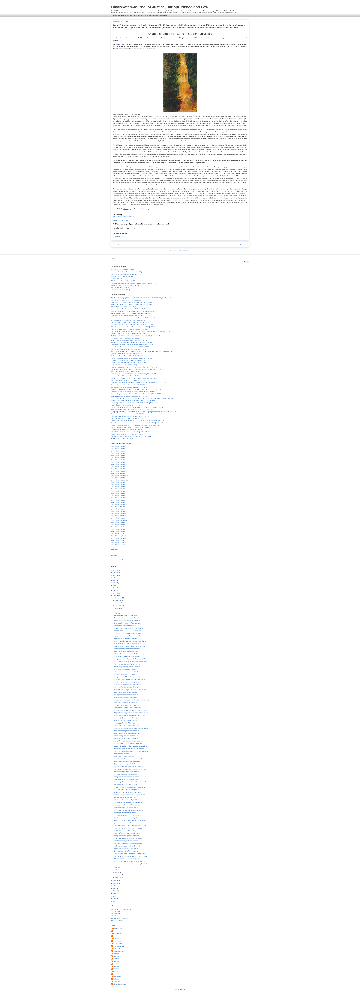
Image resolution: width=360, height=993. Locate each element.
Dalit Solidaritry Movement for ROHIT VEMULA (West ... (131, 679)
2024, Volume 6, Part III (118, 496)
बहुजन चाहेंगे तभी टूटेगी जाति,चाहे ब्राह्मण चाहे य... (126, 720)
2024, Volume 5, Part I (118, 482)
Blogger (183, 989)
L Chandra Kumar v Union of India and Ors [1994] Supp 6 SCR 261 (131, 316)
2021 (115, 583)
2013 (115, 886)
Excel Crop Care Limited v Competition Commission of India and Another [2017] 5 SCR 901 (138, 383)
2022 (115, 580)
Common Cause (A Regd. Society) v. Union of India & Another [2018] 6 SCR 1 (134, 391)
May (116, 867)
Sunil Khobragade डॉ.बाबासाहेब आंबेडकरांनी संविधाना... (128, 643)
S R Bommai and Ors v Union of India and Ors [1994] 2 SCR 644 (130, 313)
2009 (115, 896)
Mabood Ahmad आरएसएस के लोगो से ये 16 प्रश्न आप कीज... (130, 646)
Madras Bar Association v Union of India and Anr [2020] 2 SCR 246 (131, 436)
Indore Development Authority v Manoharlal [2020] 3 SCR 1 (129, 434)
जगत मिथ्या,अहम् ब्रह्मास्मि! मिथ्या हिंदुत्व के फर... (125, 626)
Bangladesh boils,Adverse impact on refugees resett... (130, 677)
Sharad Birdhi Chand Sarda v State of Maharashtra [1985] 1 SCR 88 (131, 304)
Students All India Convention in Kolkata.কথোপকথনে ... (129, 749)
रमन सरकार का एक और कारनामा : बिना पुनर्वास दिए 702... (127, 738)
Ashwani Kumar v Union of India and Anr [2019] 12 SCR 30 (128, 414)
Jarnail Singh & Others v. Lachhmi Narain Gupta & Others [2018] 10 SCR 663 (134, 403)
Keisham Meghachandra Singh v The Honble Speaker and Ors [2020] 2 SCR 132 (135, 425)
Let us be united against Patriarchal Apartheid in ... (129, 810)
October (117, 603)
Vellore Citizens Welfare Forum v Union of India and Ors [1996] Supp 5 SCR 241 (135, 318)
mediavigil (116, 979)
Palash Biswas (117, 941)
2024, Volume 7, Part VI (118, 511)
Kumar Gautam (117, 933)
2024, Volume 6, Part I (118, 491)
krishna (115, 974)
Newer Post (117, 245)
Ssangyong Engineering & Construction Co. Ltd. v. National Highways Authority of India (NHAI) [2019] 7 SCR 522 (145, 412)
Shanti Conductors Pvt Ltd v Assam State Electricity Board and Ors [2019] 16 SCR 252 (137, 423)
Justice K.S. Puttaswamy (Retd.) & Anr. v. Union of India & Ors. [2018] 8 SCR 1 (134, 400)
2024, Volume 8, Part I (118, 518)
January (117, 877)
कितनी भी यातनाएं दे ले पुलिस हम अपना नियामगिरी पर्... (127, 731)
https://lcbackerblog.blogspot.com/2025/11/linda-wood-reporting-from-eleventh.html (140, 15)
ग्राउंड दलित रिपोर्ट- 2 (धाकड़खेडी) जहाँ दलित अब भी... (127, 846)
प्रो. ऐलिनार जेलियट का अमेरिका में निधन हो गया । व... (127, 772)
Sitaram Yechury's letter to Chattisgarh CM (127, 859)
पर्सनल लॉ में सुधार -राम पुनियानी (121, 754)
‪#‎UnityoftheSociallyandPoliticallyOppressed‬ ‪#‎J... (128, 741)
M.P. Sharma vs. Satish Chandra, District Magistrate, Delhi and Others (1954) (134, 283)
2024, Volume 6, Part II (118, 493)
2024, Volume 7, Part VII (118, 513)
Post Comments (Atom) (184, 250)
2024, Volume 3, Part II (118, 466)
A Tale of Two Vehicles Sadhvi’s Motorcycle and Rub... (130, 861)
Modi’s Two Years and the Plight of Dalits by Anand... (130, 800)
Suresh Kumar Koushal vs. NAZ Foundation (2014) (126, 274)
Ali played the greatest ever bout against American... (130, 802)
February (117, 875)
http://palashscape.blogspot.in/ (122, 220)
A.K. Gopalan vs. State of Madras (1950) (123, 281)
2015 (115, 881)
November (118, 600)
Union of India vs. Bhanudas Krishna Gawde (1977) (126, 272)
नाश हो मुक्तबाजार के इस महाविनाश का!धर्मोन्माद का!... (126, 695)
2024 (115, 575)
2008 (115, 898)
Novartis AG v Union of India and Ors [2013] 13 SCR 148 (128, 360)
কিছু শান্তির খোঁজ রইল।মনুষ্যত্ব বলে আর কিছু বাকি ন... (126, 818)
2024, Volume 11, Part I (118, 540)
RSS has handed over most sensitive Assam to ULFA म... (131, 766)
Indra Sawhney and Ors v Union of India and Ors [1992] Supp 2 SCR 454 (132, 311)
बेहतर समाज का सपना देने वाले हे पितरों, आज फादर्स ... (127, 664)
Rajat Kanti (116, 948)
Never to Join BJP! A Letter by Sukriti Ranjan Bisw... (129, 759)
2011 (115, 891)
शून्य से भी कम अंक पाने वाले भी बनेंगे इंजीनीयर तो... (126, 784)
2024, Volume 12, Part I (118, 545)
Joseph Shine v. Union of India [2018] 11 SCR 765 (126, 405)
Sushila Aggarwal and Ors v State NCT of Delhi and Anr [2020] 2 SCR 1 (132, 427)
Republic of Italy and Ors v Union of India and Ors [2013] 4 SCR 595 (131, 358)
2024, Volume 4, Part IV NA (119, 480)
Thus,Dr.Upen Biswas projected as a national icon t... (130, 854)
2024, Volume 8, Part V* (118, 527)
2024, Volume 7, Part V (118, 509)
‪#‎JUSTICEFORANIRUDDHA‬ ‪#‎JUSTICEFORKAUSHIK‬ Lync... (131, 751)
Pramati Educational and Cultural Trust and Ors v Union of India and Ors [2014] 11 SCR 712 (138, 369)
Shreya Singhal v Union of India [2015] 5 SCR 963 (126, 371)
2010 (115, 893)
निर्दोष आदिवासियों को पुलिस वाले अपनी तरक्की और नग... (127, 761)
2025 (115, 572)
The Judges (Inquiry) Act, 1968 (120, 918)
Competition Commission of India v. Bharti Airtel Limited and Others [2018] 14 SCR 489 (137, 407)
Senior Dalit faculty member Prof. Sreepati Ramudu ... (130, 746)
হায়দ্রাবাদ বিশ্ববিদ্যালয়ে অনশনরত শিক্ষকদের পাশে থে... (126, 697)
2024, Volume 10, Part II (118, 536)
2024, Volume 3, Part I (118, 464)
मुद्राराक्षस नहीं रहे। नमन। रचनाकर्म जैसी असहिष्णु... (126, 718)
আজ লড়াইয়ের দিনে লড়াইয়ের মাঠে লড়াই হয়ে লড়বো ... (126, 774)
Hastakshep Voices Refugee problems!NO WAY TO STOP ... (132, 700)
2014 (115, 883)
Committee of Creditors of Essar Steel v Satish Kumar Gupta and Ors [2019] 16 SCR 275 (137, 420)
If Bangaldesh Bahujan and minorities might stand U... (130, 710)
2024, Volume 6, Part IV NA (119, 498)
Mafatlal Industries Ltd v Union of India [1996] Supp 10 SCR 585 (130, 322)
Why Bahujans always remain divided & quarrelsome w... (131, 713)
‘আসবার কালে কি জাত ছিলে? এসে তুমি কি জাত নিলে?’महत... (127, 805)
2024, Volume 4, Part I (118, 473)
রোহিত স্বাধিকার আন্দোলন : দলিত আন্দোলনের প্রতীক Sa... (127, 672)
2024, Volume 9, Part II (118, 531)
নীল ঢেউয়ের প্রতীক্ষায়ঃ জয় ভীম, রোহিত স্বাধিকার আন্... (126, 705)
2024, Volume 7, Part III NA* (119, 504)
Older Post (243, 245)
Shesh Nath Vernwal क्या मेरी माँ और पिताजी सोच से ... (128, 633)
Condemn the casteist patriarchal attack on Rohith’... (130, 795)
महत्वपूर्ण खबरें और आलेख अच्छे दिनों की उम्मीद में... (126, 692)
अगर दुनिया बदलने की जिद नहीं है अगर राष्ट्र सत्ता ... (126, 723)
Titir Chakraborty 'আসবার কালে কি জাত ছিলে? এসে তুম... (128, 815)
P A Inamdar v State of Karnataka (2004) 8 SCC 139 (126, 338)
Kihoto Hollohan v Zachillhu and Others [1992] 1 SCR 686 (128, 309)
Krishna (115, 931)
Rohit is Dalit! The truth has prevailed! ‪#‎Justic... (128, 708)
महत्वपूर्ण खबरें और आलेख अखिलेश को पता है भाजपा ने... (127, 636)
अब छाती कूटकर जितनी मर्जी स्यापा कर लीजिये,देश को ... (127, 649)
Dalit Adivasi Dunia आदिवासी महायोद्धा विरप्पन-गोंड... (127, 656)
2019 (115, 588)
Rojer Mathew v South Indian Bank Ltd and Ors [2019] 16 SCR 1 (130, 416)
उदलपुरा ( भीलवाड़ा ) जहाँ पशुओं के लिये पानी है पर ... (126, 736)
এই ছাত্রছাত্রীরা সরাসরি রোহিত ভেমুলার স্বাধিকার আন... (126, 807)
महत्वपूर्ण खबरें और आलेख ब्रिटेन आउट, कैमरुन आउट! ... (127, 620)
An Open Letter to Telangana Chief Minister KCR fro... (130, 659)
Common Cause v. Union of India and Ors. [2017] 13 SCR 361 (129, 385)
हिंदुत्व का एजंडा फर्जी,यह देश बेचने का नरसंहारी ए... (126, 851)
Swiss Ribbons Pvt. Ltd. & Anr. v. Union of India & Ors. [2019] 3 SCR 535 (132, 409)
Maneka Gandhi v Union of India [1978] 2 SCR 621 (126, 300)
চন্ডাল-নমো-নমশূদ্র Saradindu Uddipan (124, 823)
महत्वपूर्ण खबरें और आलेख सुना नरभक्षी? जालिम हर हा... (127, 833)
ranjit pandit (116, 981)
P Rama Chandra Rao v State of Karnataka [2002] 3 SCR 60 (129, 333)
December (118, 598)
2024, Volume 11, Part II (118, 542)
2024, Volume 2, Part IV (118, 462)
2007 (115, 901)
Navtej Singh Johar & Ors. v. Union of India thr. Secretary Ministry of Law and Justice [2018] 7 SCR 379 (142, 398)
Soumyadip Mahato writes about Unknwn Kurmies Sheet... (132, 782)
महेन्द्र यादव (116, 969)
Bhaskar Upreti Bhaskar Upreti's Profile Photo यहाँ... (129, 654)
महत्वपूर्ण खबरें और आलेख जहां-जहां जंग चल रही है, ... (127, 651)
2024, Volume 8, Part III (118, 522)
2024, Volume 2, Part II (118, 458)
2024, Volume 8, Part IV (118, 525)
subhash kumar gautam (120, 984)
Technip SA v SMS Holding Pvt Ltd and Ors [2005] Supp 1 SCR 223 (131, 340)
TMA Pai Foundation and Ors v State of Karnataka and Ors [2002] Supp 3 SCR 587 (136, 336)
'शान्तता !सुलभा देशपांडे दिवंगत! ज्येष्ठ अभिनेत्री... (125, 813)
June (116, 613)
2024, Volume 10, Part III (118, 538)
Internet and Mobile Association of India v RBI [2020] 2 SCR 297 (130, 432)
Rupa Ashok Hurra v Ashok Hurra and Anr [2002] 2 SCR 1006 (129, 329)
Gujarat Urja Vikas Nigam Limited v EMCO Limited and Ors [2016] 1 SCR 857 (134, 378)
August (117, 608)
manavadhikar (117, 976)
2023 (115, 578)
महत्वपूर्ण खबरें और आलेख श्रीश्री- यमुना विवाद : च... (126, 848)
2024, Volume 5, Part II (118, 484)
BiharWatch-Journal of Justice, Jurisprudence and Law (159, 7)
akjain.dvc (116, 971)
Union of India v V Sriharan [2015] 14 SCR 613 (125, 376)
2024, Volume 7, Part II (118, 502)
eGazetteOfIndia (116, 916)
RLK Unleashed (117, 943)
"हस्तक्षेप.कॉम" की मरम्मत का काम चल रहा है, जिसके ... (127, 725)
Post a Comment (120, 236)
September (118, 605)
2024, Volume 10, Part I (118, 533)
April (116, 870)
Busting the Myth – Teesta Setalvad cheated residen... (130, 825)
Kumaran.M (116, 936)
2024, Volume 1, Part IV (118, 453)
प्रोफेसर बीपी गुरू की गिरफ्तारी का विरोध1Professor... (127, 667)
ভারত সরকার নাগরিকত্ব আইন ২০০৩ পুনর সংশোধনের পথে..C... (128, 828)
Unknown (116, 954)
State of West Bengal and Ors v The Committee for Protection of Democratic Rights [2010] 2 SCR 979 (142, 351)
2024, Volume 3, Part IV (118, 471)
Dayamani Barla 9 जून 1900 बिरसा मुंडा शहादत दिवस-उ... (129, 743)
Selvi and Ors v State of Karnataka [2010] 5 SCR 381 (127, 353)
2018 (115, 590)
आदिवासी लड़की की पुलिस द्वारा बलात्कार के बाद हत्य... (126, 687)
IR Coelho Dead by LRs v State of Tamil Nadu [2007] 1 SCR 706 (130, 347)
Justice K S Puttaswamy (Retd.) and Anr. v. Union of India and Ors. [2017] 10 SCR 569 (136, 389)
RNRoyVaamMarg (118, 946)
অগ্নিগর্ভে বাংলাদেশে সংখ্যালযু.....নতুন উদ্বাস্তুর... (125, 674)
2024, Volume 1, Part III (118, 451)
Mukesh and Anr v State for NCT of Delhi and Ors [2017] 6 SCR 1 (130, 380)
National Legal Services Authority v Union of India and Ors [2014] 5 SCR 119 (134, 367)
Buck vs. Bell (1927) (117, 278)
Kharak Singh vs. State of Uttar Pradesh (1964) (125, 285)
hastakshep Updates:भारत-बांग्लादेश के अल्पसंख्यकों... (128, 618)
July (116, 611)
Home (180, 245)
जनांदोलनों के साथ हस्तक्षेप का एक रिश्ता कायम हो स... (126, 682)
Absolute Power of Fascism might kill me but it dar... (130, 715)
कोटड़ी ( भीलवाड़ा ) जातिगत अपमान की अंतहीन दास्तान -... (128, 733)
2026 (115, 570)
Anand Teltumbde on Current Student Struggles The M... (131, 864)
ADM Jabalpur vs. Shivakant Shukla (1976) (123, 270)
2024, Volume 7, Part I (118, 500)
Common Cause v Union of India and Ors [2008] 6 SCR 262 (129, 349)
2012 (115, 888)
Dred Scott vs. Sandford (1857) (120, 290)
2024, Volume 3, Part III (118, 469)
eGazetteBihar (115, 911)
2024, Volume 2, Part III (118, 460)
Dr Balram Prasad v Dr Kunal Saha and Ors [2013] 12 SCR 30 (129, 362)
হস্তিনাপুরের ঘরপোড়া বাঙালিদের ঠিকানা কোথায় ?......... (126, 756)
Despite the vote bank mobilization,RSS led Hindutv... (130, 769)
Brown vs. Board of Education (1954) (122, 438)
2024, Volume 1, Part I (118, 446)
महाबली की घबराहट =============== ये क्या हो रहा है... (128, 631)
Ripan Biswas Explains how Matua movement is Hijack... (131, 728)
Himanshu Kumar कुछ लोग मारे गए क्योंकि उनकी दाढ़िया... (128, 843)
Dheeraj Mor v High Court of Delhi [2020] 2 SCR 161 (127, 429)
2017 (115, 593)
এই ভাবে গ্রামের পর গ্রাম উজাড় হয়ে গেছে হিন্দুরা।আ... (126, 702)
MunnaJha (116, 938)
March (117, 872)
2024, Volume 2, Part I (118, 455)
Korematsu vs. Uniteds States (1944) (122, 276)
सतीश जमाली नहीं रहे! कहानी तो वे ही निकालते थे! (125, 638)
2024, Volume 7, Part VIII (118, 516)
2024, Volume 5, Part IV (118, 489)
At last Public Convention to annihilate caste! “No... (129, 792)
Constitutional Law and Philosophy (121, 909)
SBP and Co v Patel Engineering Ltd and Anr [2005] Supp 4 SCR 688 (131, 342)
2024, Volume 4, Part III (118, 478)
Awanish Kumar (117, 928)
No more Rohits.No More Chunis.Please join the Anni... (130, 856)
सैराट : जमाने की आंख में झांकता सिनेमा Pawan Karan (127, 684)
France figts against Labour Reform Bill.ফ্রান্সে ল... (128, 838)
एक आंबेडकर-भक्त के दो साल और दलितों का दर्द (125, 797)
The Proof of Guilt (116, 920)
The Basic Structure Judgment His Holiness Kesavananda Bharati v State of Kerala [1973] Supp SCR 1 (141, 298)
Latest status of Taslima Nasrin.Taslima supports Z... (130, 628)
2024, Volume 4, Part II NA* (119, 475)
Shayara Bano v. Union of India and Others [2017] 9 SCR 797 (129, 387)
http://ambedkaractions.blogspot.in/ (123, 216)
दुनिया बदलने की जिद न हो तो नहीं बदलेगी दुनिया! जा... (126, 789)
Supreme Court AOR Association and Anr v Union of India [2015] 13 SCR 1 (133, 374)
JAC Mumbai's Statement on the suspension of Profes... (131, 661)
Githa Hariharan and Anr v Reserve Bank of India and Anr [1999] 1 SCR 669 (133, 327)
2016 (115, 595)
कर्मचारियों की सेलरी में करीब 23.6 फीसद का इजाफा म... (127, 615)
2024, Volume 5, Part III (118, 487)
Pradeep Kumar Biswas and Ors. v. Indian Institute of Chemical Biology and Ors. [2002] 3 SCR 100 (140, 331)
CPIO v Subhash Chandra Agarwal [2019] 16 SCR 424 (127, 418)
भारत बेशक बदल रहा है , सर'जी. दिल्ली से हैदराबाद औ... (127, 841)
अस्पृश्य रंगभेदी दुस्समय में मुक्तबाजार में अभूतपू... (125, 830)
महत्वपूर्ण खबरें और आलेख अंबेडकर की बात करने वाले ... (127, 777)
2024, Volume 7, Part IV (118, 507)
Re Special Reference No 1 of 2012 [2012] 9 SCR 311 (127, 356)
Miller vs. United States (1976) (120, 287)
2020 (115, 585)
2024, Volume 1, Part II (118, 449)
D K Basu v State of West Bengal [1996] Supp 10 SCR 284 (128, 320)
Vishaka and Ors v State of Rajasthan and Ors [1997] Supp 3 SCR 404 (132, 324)
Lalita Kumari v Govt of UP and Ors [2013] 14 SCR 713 (127, 365)
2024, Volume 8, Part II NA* (119, 520)
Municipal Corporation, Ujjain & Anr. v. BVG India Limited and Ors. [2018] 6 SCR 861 (136, 394)
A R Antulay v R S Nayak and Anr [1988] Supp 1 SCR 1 (127, 307)
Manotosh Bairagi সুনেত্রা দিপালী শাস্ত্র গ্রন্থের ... (126, 779)
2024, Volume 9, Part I (118, 529)
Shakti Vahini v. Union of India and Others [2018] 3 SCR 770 (129, 396)
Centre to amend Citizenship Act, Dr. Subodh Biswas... (130, 820)
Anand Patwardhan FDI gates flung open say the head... (131, 641)
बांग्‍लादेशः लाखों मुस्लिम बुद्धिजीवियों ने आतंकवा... (125, 669)
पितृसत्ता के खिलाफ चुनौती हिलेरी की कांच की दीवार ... (126, 764)
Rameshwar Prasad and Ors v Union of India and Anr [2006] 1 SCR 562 (132, 345)
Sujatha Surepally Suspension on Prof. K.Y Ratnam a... (130, 690)
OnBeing (137, 114)
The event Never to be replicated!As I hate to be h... (130, 787)
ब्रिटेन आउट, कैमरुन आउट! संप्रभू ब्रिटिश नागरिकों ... (127, 623)
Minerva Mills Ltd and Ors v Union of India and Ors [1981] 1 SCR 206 (131, 302)
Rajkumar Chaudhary (119, 951)
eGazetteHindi (115, 913)
